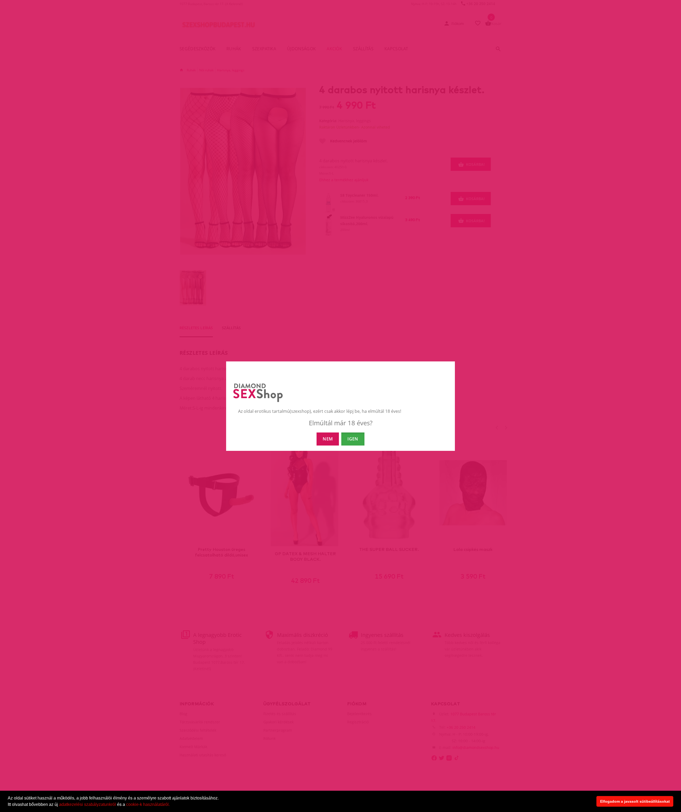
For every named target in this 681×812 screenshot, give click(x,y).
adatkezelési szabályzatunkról (87, 804)
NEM (328, 439)
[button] (171, 805)
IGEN (352, 439)
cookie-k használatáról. (148, 804)
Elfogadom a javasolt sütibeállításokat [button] (635, 801)
